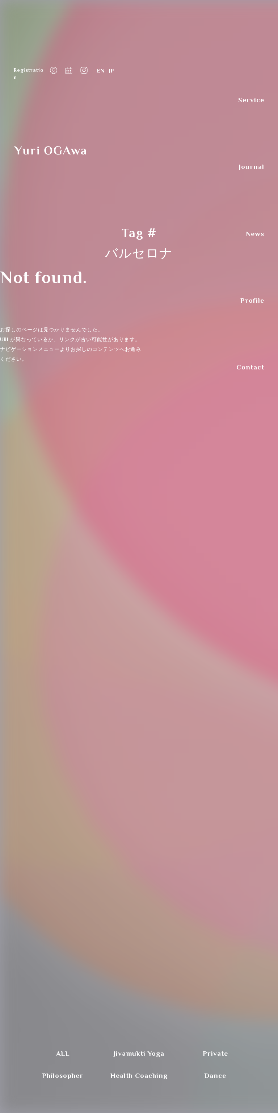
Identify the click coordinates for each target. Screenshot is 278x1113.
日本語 (111, 71)
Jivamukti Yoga (139, 1053)
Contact (250, 367)
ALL (63, 1053)
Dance (215, 1075)
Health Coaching (139, 1075)
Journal (251, 166)
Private (215, 1053)
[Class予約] (68, 71)
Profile (252, 300)
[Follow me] (84, 71)
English (100, 71)
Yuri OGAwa (50, 151)
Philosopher (62, 1075)
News (255, 233)
